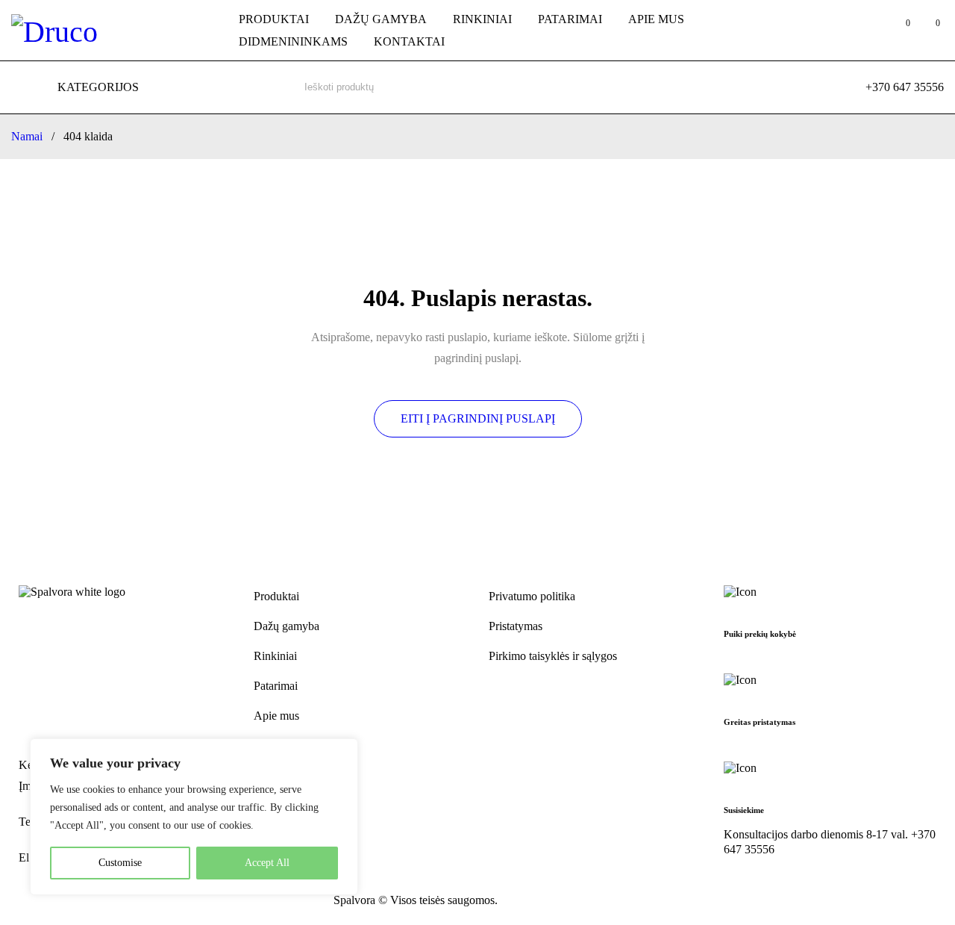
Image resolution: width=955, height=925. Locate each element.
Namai (27, 136)
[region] (194, 816)
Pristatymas (515, 626)
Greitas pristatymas (759, 721)
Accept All (267, 862)
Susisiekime (744, 810)
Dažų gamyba (286, 626)
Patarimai (276, 685)
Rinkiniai (275, 656)
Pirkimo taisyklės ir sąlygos (553, 656)
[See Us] (60, 901)
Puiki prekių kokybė (760, 633)
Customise (120, 862)
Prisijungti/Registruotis (868, 30)
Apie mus (276, 715)
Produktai (276, 596)
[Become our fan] (27, 901)
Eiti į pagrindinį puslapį (478, 418)
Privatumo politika (532, 596)
